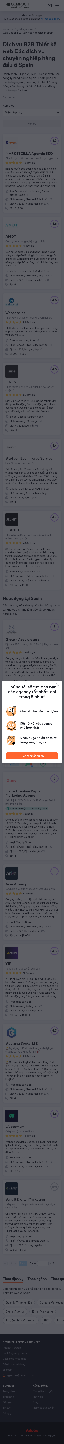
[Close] (58, 685)
